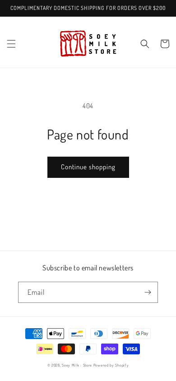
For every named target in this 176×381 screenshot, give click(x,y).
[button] (11, 44)
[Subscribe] (147, 292)
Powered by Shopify (111, 364)
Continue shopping (88, 167)
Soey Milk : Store (77, 364)
